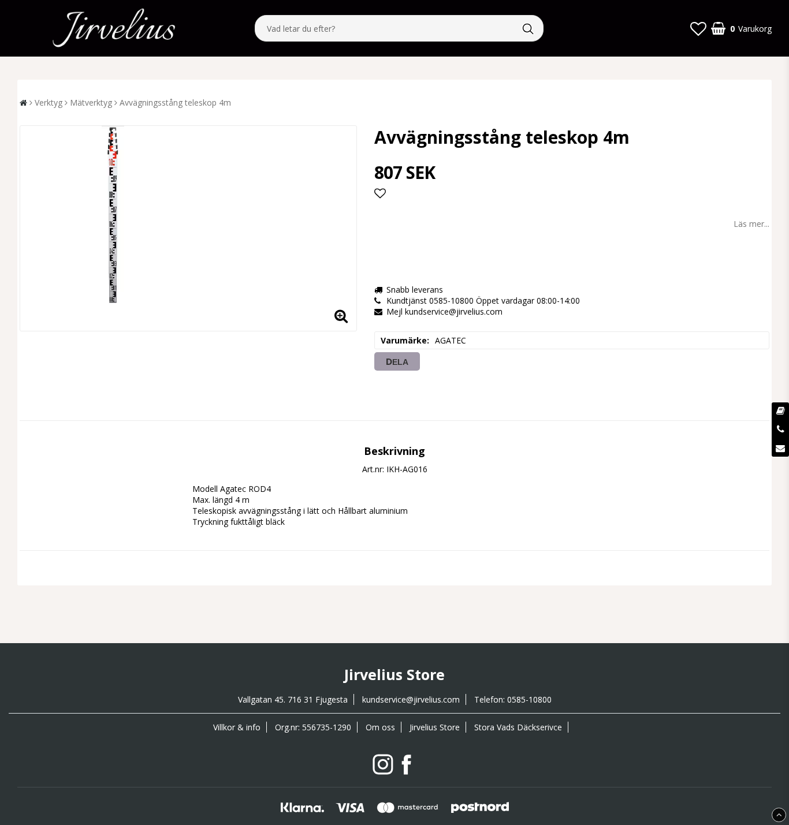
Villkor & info (236, 727)
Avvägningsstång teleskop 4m (175, 102)
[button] (698, 28)
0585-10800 (529, 699)
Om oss (380, 727)
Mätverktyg (91, 102)
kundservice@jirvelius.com (411, 699)
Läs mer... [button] (751, 223)
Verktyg (48, 102)
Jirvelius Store (435, 727)
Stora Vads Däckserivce (518, 727)
